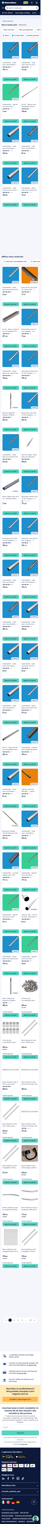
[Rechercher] (7, 8)
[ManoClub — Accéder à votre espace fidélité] (26, 2)
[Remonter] (34, 1502)
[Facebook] (8, 1478)
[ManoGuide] (35, 1519)
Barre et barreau (8, 21)
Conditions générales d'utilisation (24, 1518)
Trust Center (6, 1518)
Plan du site (24, 1513)
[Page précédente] (6, 1320)
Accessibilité (31, 1521)
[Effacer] (37, 8)
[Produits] (3, 8)
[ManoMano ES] (18, 1502)
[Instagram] (18, 1478)
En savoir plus (24, 1444)
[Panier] (36, 2)
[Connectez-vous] (31, 2)
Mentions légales (7, 1516)
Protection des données (23, 1516)
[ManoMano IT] (3, 1502)
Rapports (21, 1521)
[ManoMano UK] (8, 1502)
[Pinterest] (13, 1478)
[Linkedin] (3, 1478)
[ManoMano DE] (13, 1502)
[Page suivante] (34, 1320)
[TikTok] (22, 1478)
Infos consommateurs (9, 1521)
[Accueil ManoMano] (12, 2)
